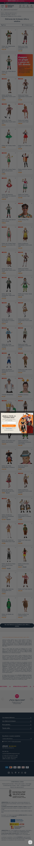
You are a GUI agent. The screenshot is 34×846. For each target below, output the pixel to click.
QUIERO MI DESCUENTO (9, 425)
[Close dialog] (32, 414)
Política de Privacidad (9, 428)
